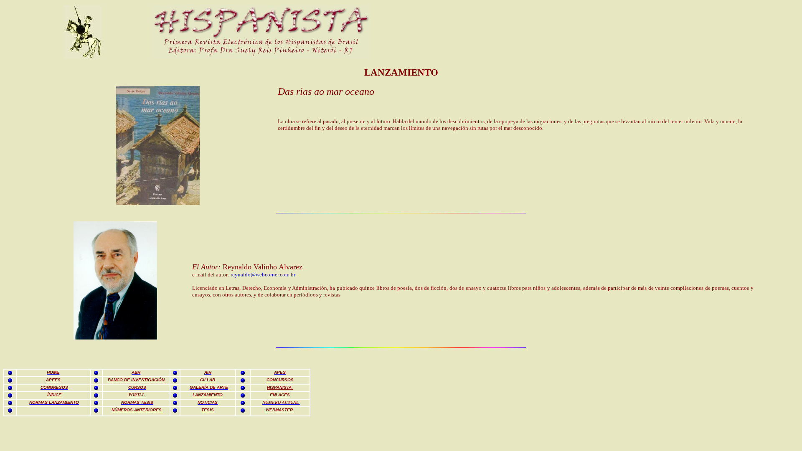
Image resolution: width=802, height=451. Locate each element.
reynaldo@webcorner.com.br (263, 274)
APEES (53, 380)
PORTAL (137, 395)
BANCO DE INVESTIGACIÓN (136, 380)
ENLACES (280, 395)
